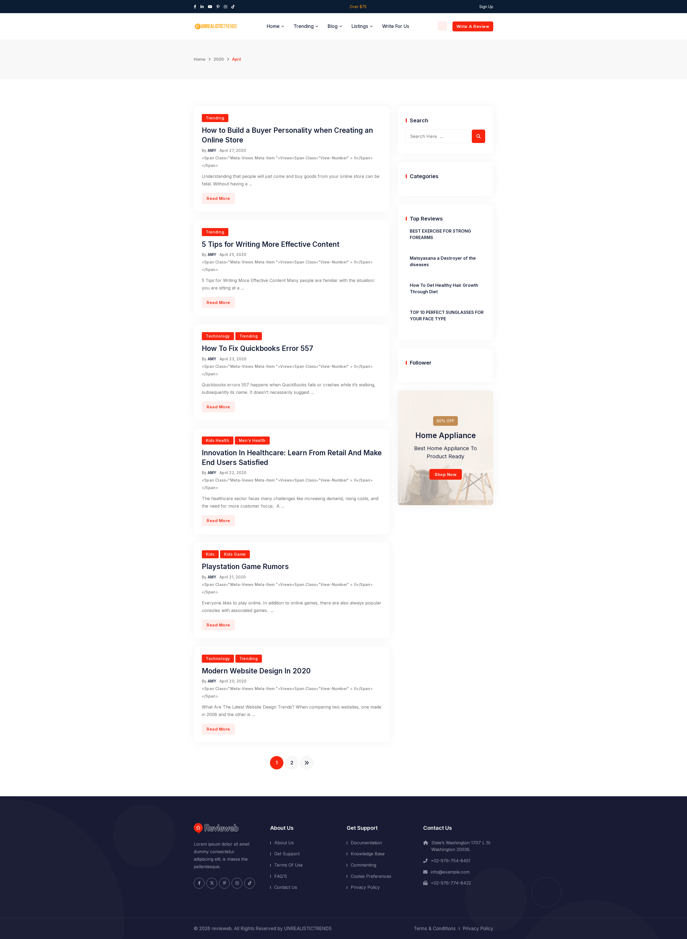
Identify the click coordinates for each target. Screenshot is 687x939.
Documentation (366, 842)
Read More (218, 198)
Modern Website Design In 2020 (256, 671)
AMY (212, 150)
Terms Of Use (288, 865)
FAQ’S (280, 876)
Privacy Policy (365, 887)
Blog (333, 26)
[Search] (442, 26)
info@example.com (450, 872)
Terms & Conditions (435, 928)
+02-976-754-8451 (450, 860)
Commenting (363, 865)
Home (273, 26)
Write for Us (395, 26)
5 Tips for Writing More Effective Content (270, 244)
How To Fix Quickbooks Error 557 (257, 348)
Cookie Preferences (371, 876)
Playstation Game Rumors (245, 566)
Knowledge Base (368, 853)
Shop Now (445, 474)
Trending (304, 26)
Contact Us (285, 887)
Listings (360, 26)
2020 (219, 59)
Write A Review (472, 26)
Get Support (286, 853)
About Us (284, 842)
